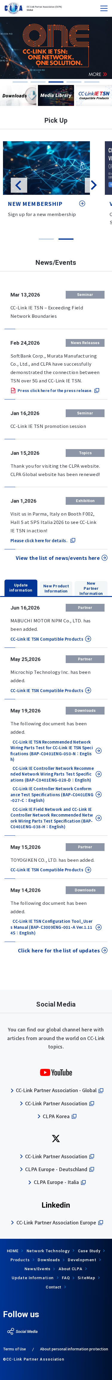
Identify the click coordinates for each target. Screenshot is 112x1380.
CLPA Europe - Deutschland (56, 1169)
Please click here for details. (38, 540)
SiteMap (86, 1277)
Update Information (33, 1277)
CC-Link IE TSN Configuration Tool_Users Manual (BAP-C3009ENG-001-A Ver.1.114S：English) (51, 927)
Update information (21, 587)
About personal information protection (74, 1348)
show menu (104, 8)
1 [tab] (20, 82)
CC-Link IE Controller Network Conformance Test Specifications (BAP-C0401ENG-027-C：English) (51, 794)
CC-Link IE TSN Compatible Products (46, 639)
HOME (13, 1251)
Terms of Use (14, 1348)
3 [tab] (56, 82)
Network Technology (48, 1250)
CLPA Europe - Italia (56, 1182)
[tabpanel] (56, 48)
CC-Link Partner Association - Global (56, 1090)
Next (93, 185)
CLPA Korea (56, 1116)
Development (82, 1259)
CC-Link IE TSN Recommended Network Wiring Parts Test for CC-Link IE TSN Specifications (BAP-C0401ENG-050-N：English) (51, 750)
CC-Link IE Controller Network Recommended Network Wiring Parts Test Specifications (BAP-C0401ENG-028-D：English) (52, 774)
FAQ (66, 1278)
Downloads (49, 1260)
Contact (53, 1287)
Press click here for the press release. (55, 390)
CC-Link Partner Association (56, 1103)
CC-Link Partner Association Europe (56, 1222)
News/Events (37, 1269)
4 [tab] (74, 82)
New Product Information (56, 588)
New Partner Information (91, 588)
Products (20, 1259)
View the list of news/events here (58, 557)
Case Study (89, 1251)
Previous (19, 185)
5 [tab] (92, 82)
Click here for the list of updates (59, 950)
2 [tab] (38, 82)
